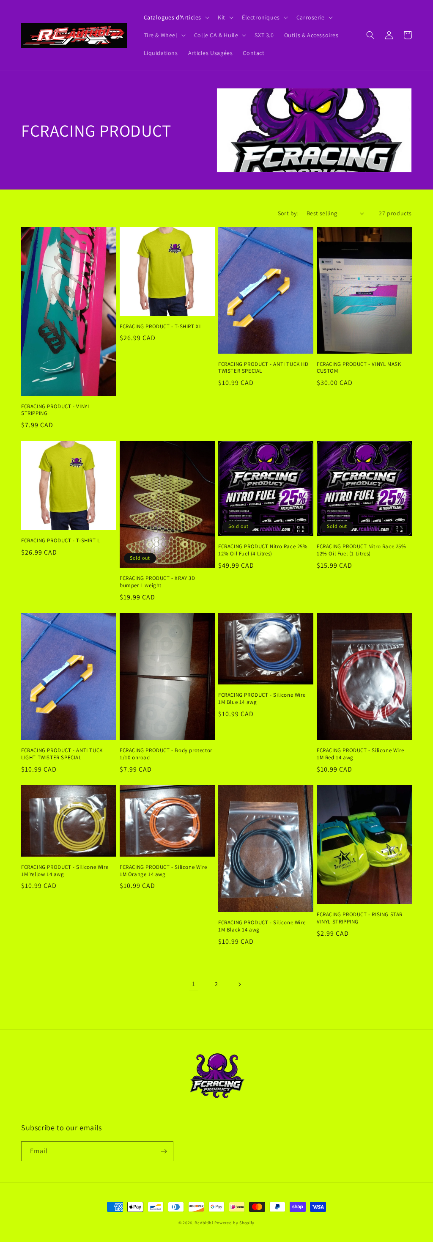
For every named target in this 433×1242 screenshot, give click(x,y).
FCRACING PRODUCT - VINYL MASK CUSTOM (359, 368)
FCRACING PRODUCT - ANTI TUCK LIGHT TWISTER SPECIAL (62, 754)
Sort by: (288, 213)
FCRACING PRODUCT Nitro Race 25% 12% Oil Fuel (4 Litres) (263, 550)
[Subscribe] (163, 1151)
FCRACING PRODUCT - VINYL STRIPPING (55, 410)
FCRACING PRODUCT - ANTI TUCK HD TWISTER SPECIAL (263, 368)
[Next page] (239, 984)
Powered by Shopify (234, 1223)
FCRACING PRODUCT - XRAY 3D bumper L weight (157, 582)
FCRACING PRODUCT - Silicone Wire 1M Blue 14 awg (261, 699)
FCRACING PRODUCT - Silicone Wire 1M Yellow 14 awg (64, 871)
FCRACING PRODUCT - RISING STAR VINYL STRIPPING (360, 918)
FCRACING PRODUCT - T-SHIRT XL (161, 326)
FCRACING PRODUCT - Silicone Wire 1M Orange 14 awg (163, 871)
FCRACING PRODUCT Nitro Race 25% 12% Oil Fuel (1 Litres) (361, 550)
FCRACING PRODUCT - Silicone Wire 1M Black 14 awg (261, 926)
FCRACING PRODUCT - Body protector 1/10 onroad (166, 754)
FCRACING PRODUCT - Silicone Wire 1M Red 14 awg (360, 754)
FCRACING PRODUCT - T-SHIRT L (60, 540)
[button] (176, 17)
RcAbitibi (204, 1223)
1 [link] (193, 983)
